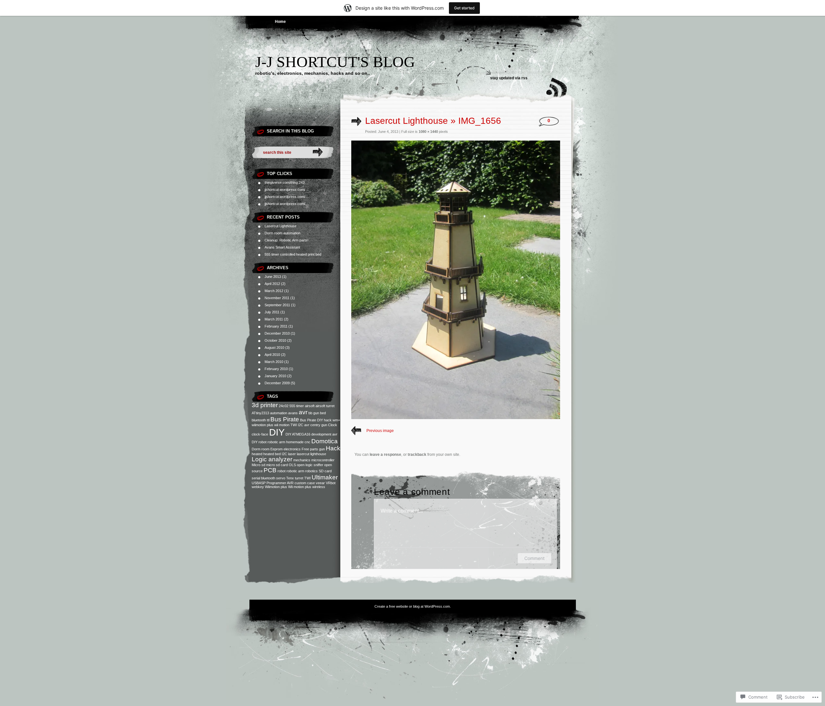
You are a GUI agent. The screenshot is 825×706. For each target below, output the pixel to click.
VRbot (330, 483)
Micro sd (258, 465)
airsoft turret (325, 406)
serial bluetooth (263, 478)
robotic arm (295, 471)
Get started (464, 7)
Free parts (310, 449)
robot (281, 471)
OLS (292, 465)
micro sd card (277, 465)
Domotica (324, 441)
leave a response (385, 454)
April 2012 (272, 284)
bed (323, 413)
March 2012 (274, 291)
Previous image (380, 430)
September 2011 (277, 305)
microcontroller (323, 460)
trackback (417, 454)
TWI (307, 478)
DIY (277, 432)
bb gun (313, 413)
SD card (325, 471)
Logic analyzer (272, 459)
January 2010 (275, 376)
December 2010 (277, 333)
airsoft (310, 406)
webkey (258, 487)
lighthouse (318, 454)
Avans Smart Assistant (282, 247)
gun (322, 449)
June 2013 (273, 277)
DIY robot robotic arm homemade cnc (281, 442)
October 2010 (275, 340)
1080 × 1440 (428, 131)
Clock (332, 425)
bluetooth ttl (260, 420)
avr (303, 412)
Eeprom (276, 449)
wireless (318, 487)
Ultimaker (325, 477)
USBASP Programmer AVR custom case (283, 483)
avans (293, 413)
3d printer (265, 405)
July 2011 (272, 312)
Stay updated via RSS (509, 78)
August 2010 (274, 347)
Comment (534, 558)
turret (299, 478)
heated (257, 454)
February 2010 (276, 369)
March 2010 (274, 362)
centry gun (318, 425)
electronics (292, 449)
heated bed (272, 454)
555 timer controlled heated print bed (293, 254)
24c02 (283, 406)
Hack (333, 448)
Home (280, 21)
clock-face (260, 434)
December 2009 (277, 383)
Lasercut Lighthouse (280, 226)
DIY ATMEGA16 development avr (311, 434)
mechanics (301, 460)
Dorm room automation (282, 233)
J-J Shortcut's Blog (335, 61)
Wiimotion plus (276, 487)
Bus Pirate (284, 419)
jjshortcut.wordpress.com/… (287, 189)
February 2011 (276, 326)
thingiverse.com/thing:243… (286, 182)
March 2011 (274, 319)
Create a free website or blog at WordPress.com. (412, 606)
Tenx (290, 478)
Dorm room (260, 449)
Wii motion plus (299, 487)
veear (320, 483)
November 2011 (277, 298)
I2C (284, 454)
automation (278, 413)
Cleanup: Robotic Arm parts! (286, 240)
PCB (270, 470)
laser (292, 454)
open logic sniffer (310, 465)
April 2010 (272, 355)
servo (280, 478)
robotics (311, 471)
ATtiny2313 (260, 413)
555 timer (296, 406)
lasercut (303, 454)
